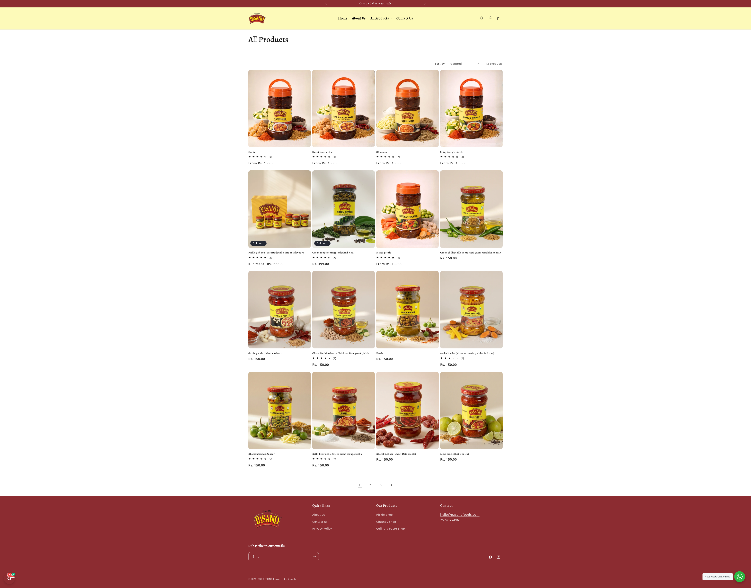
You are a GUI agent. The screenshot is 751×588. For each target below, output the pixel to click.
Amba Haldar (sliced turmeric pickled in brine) (467, 353)
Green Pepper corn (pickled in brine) (333, 252)
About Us (318, 514)
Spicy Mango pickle (451, 152)
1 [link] (360, 485)
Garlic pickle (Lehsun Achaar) (265, 353)
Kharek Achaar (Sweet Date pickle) (396, 454)
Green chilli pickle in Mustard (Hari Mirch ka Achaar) (471, 252)
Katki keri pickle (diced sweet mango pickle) (337, 454)
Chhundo (381, 152)
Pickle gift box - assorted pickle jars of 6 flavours (276, 252)
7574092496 (449, 520)
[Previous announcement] (326, 3)
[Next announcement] (425, 3)
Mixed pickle (383, 252)
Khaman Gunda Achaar (261, 454)
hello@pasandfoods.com (460, 514)
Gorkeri (253, 152)
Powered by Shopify (284, 578)
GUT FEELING (265, 578)
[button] (381, 18)
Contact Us (320, 522)
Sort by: (440, 63)
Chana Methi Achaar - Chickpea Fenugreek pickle (340, 353)
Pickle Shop (384, 514)
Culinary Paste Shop (390, 528)
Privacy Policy (322, 528)
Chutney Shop (386, 522)
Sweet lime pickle (322, 152)
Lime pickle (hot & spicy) (454, 454)
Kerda (379, 353)
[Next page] (391, 485)
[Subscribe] (314, 556)
